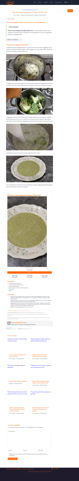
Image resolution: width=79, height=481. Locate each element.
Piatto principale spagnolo (28, 9)
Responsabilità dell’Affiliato (14, 469)
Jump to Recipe (10, 19)
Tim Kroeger (12, 358)
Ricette (51, 2)
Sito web (40, 450)
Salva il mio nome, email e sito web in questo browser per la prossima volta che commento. (28, 454)
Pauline (11, 383)
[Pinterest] (57, 469)
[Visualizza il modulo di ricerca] (72, 2)
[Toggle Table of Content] (20, 40)
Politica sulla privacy (28, 469)
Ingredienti (46, 2)
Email (25, 450)
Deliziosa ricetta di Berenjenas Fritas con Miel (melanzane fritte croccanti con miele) (17, 409)
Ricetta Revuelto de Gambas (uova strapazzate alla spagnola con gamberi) (40, 409)
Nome (10, 450)
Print (30, 272)
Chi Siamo (40, 2)
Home (34, 2)
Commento (12, 431)
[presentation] (17, 345)
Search (70, 10)
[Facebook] (52, 469)
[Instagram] (55, 469)
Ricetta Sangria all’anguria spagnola (18, 381)
